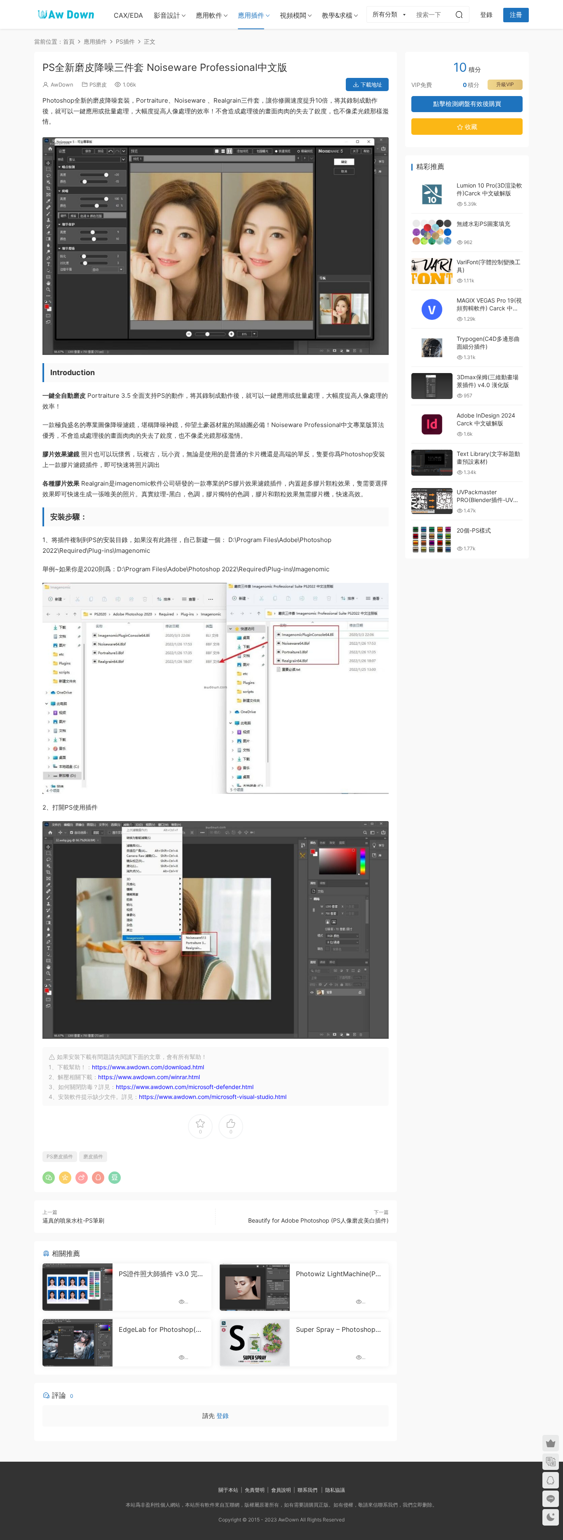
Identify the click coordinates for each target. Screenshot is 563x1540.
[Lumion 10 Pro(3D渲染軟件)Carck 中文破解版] (432, 194)
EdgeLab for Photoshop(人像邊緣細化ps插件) (160, 1329)
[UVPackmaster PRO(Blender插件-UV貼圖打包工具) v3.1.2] (432, 501)
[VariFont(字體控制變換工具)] (432, 271)
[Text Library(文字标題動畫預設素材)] (432, 463)
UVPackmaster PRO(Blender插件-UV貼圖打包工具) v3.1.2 (488, 500)
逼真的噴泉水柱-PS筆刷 (73, 1220)
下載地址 (370, 84)
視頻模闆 (293, 15)
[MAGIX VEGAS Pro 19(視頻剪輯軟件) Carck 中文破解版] (432, 309)
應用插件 (251, 15)
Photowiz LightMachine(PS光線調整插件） (338, 1274)
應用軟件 (209, 15)
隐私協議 (335, 1490)
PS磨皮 (98, 84)
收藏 (470, 127)
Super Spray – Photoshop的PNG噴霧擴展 (339, 1329)
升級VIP (505, 84)
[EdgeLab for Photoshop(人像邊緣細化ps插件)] (77, 1342)
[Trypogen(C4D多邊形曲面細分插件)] (432, 348)
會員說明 (281, 1490)
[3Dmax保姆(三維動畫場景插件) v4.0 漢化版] (432, 386)
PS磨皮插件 (60, 1156)
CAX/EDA (128, 15)
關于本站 (228, 1490)
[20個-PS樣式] (432, 539)
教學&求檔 (337, 15)
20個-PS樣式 (474, 530)
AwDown (62, 84)
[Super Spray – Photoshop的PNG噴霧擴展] (255, 1342)
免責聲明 (255, 1490)
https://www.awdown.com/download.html (148, 1066)
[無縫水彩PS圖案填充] (432, 233)
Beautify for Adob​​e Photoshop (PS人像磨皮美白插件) (318, 1220)
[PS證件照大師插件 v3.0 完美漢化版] (77, 1287)
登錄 (222, 1416)
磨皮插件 (93, 1156)
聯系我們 (307, 1490)
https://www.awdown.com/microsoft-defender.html (184, 1086)
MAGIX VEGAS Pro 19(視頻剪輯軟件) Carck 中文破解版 (489, 308)
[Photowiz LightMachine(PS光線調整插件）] (255, 1287)
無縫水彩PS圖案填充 (483, 223)
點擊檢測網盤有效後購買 (467, 104)
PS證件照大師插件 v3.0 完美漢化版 (161, 1274)
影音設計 (167, 15)
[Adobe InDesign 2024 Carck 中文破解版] (432, 424)
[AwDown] (65, 14)
